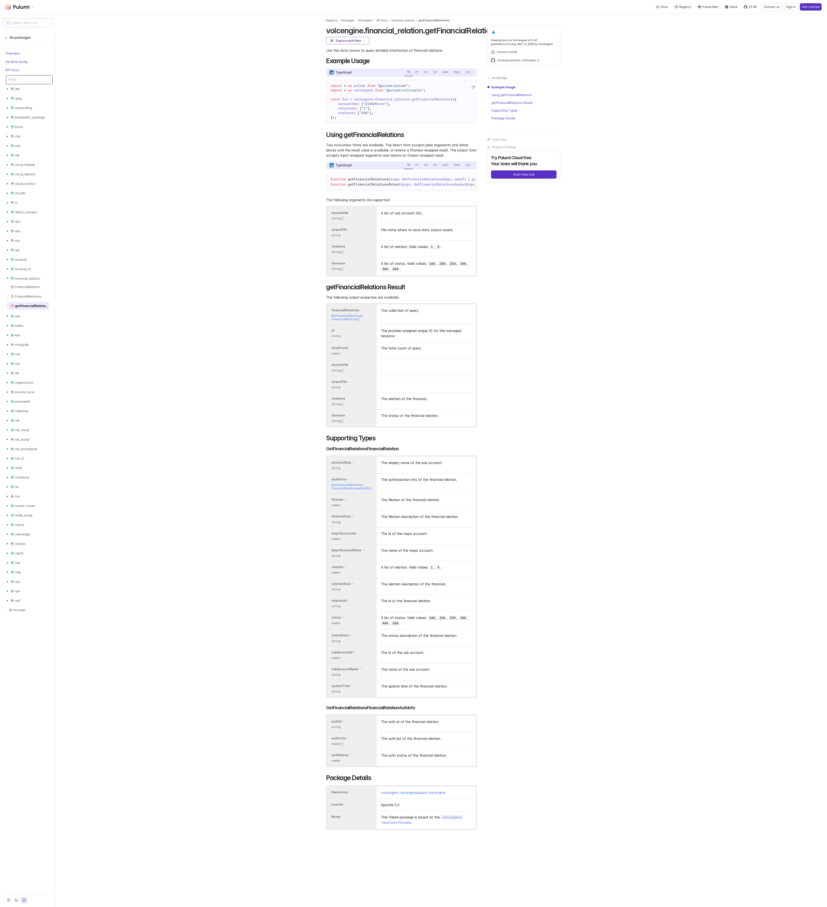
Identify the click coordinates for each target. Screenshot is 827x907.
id (332, 330)
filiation (337, 499)
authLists (338, 738)
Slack (733, 7)
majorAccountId (343, 533)
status (336, 617)
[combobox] (27, 22)
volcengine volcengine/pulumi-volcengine (413, 792)
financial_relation (403, 20)
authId (336, 721)
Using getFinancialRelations (511, 95)
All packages (20, 37)
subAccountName (344, 669)
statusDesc (340, 635)
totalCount (339, 348)
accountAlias (341, 462)
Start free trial (523, 174)
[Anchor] (373, 60)
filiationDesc (341, 516)
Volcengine (365, 20)
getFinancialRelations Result (512, 102)
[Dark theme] (16, 900)
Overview (12, 53)
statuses (338, 263)
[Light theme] (8, 900)
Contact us (771, 7)
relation (337, 567)
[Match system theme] (24, 900)
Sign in (791, 7)
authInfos (339, 479)
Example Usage (503, 87)
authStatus (340, 755)
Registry (685, 7)
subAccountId (342, 652)
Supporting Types (504, 110)
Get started (810, 7)
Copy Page (499, 139)
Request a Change (504, 147)
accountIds (339, 213)
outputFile (339, 229)
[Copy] (473, 87)
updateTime (340, 686)
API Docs (12, 70)
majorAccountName (346, 550)
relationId (338, 600)
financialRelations (345, 310)
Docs (664, 7)
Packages (347, 20)
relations (338, 246)
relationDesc (341, 584)
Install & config (16, 61)
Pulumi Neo (710, 7)
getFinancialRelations (433, 20)
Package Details (503, 118)
